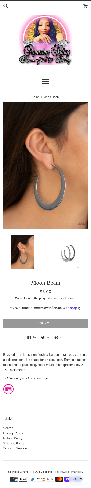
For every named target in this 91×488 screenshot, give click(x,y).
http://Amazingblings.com (44, 471)
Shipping (39, 298)
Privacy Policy (13, 433)
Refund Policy (12, 438)
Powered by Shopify (71, 471)
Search (8, 428)
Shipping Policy (13, 443)
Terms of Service (15, 448)
